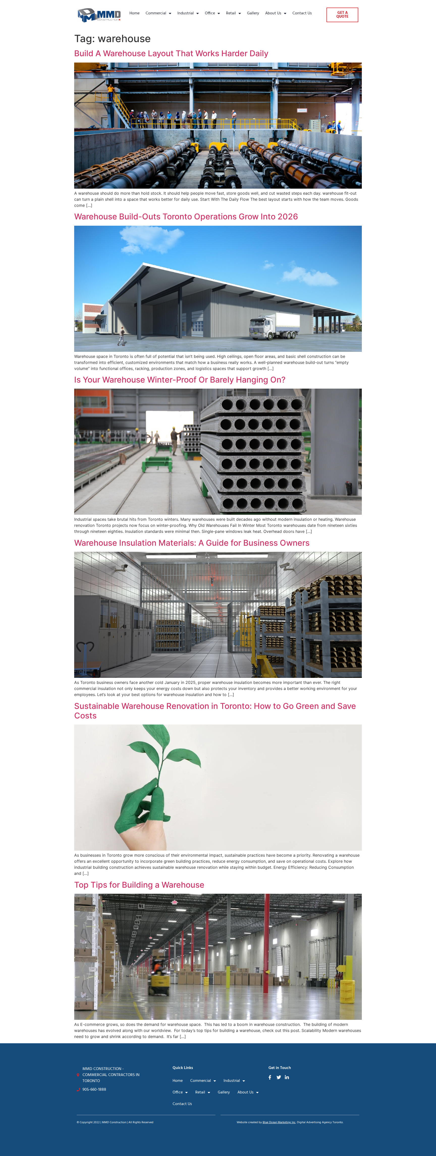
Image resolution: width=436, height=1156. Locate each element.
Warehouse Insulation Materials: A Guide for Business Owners (192, 543)
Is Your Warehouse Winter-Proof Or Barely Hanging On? (180, 380)
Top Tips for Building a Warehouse (139, 885)
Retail (231, 13)
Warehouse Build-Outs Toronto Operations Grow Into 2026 (186, 216)
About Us (273, 13)
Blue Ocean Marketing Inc (279, 1122)
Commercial (156, 13)
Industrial (185, 13)
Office (210, 13)
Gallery (253, 13)
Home (134, 13)
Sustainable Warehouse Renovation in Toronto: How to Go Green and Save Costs (215, 710)
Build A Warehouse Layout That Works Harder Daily (171, 53)
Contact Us (302, 13)
